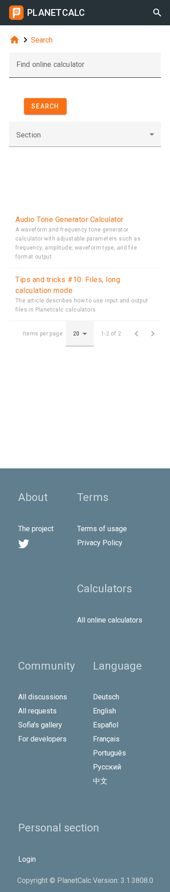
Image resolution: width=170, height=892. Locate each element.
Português (109, 753)
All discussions (42, 697)
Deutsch (106, 697)
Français (106, 739)
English (104, 711)
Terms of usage (102, 528)
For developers (42, 739)
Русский (107, 767)
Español (105, 725)
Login (27, 859)
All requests (37, 711)
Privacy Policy (99, 542)
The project (35, 528)
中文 (100, 781)
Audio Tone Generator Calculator (69, 219)
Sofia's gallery (40, 725)
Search (42, 40)
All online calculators (109, 620)
